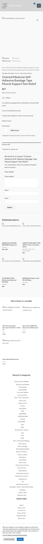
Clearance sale (21, 495)
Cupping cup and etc (21, 476)
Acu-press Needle (22, 392)
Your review (10, 176)
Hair (22, 435)
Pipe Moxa (22, 457)
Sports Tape (23, 492)
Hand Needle (22, 390)
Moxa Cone (22, 462)
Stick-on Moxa (22, 455)
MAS (22, 411)
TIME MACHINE (23, 416)
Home (4, 67)
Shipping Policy (21, 515)
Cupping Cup (22, 479)
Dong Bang (22, 408)
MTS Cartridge (22, 446)
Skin (22, 424)
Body (22, 427)
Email (7, 198)
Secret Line (22, 400)
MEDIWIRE (22, 414)
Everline (22, 419)
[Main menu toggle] (39, 6)
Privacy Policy (21, 513)
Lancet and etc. (22, 395)
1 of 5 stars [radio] (16, 172)
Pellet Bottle (23, 471)
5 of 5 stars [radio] (24, 172)
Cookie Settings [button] (9, 539)
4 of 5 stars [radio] (22, 172)
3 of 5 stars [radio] (20, 172)
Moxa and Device (21, 452)
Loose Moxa (22, 460)
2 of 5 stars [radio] (18, 172)
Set (23, 481)
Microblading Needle (22, 449)
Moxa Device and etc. (22, 465)
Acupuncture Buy (15, 6)
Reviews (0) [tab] (6, 144)
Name (7, 190)
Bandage (30, 67)
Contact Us (21, 510)
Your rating (9, 172)
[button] (37, 20)
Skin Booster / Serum (21, 430)
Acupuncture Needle (22, 384)
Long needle (22, 387)
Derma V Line (22, 403)
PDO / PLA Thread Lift (21, 397)
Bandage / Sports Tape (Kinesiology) (17, 67)
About (22, 505)
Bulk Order (21, 518)
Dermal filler (21, 421)
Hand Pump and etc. (22, 484)
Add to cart (15, 130)
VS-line (22, 406)
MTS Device (22, 444)
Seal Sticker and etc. (22, 473)
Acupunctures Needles (21, 381)
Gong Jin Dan (21, 468)
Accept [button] (20, 539)
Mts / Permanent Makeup (21, 441)
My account (21, 508)
